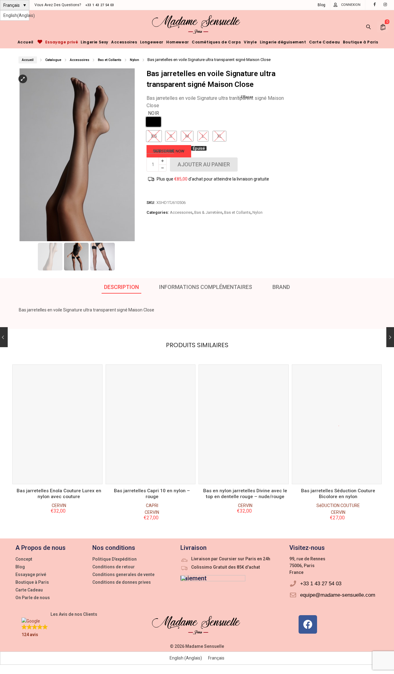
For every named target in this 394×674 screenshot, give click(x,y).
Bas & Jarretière (208, 212)
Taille (56, 447)
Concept (23, 559)
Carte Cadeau (29, 589)
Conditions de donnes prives (121, 582)
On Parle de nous (32, 597)
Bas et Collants (109, 60)
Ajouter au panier (57, 475)
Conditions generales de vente (123, 574)
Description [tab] (121, 287)
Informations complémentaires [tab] (205, 287)
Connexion (350, 5)
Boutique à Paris (32, 582)
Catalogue (53, 60)
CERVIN (59, 512)
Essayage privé (30, 574)
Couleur (56, 426)
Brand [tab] (281, 287)
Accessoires (79, 60)
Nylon (134, 60)
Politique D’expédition (114, 559)
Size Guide (163, 150)
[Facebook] (308, 624)
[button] (131, 157)
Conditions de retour (113, 566)
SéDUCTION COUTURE (245, 505)
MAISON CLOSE (338, 505)
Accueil (28, 60)
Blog (321, 5)
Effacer (246, 97)
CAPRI (59, 505)
